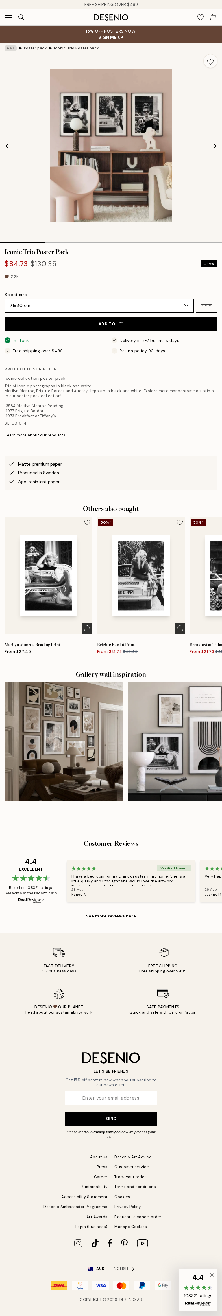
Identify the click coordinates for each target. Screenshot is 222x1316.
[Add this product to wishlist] (210, 61)
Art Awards (97, 1216)
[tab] (22, 240)
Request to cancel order (138, 1216)
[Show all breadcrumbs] (11, 48)
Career (101, 1176)
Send (110, 1118)
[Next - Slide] (215, 145)
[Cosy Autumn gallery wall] (64, 741)
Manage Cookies (130, 1226)
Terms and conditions (135, 1186)
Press (102, 1166)
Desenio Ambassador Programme (75, 1206)
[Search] (21, 17)
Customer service (131, 1166)
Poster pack (35, 48)
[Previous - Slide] (7, 145)
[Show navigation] (8, 17)
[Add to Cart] (87, 628)
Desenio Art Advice (132, 1157)
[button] (206, 306)
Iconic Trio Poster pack (76, 48)
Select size (16, 294)
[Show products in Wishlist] (200, 17)
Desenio (127, 1299)
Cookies (122, 1196)
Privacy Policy (104, 1132)
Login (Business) (91, 1226)
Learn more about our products (35, 435)
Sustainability (94, 1186)
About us (99, 1157)
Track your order (130, 1176)
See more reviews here (111, 916)
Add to (107, 323)
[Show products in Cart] (213, 17)
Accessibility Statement (84, 1196)
